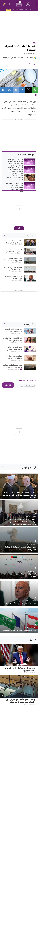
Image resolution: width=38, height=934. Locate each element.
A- (34, 64)
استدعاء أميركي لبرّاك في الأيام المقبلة (13, 277)
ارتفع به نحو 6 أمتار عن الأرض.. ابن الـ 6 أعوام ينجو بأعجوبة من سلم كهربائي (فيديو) (19, 702)
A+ (30, 64)
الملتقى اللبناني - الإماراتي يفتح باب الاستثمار (12, 268)
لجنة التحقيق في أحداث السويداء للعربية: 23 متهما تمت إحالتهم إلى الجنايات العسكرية (15, 170)
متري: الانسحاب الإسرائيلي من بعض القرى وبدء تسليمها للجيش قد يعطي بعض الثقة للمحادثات (14, 187)
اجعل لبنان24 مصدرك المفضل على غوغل (18, 57)
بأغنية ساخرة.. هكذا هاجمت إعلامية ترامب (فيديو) (20, 669)
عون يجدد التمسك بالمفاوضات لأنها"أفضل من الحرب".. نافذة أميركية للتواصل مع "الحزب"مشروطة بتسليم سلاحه (12, 250)
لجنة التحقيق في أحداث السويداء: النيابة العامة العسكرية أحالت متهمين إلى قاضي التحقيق (15, 163)
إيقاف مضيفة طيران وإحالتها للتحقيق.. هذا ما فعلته (14, 177)
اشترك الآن (8, 9)
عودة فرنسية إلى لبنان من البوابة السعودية (19, 630)
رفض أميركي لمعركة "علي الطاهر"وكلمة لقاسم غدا (13, 259)
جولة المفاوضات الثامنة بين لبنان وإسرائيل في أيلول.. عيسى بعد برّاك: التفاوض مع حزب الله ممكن (12, 241)
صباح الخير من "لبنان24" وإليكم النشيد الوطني (14, 348)
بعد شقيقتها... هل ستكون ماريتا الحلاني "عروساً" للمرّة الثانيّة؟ (12, 339)
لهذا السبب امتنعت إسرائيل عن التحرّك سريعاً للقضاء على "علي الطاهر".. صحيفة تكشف (12, 366)
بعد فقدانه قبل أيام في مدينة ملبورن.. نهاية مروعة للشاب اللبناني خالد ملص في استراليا (12, 330)
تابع (19, 228)
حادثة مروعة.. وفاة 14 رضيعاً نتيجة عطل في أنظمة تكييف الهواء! (14, 357)
